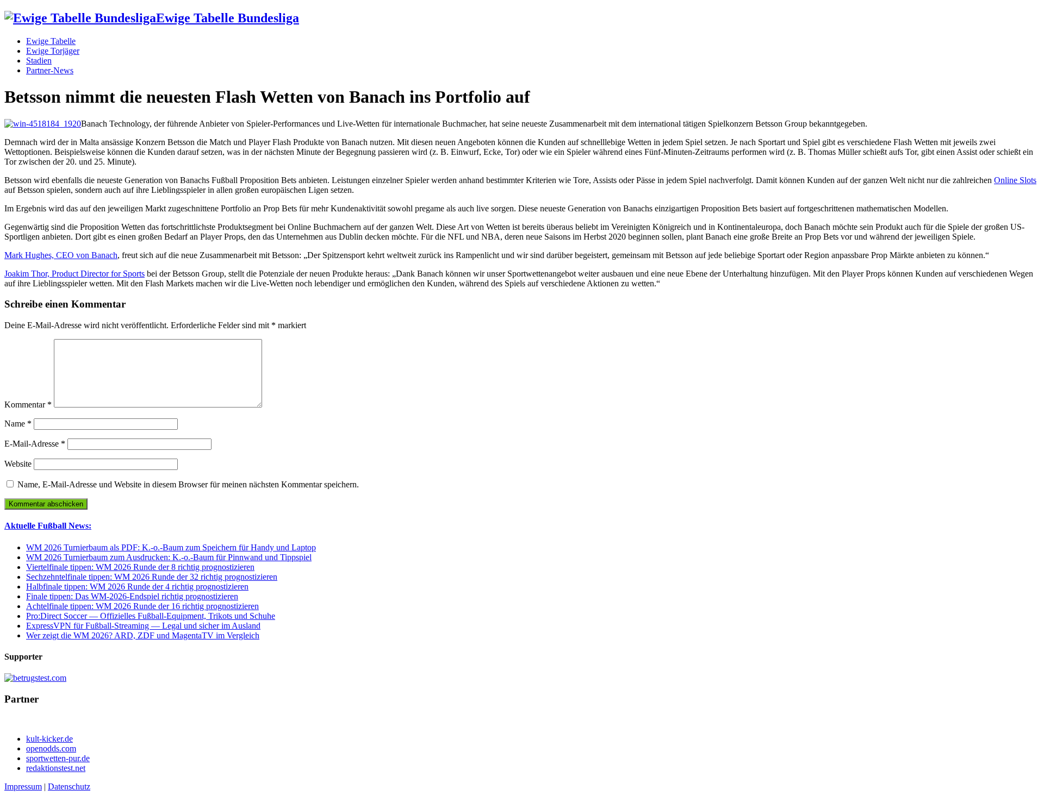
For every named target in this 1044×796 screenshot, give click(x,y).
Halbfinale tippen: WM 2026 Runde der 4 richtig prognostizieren (137, 586)
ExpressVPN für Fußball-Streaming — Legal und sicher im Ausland (143, 625)
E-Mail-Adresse (34, 443)
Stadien (39, 60)
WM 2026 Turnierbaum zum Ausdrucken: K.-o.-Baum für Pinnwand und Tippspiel (169, 557)
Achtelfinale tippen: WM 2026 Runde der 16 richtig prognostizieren (142, 606)
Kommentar (28, 404)
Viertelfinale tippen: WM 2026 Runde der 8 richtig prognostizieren (140, 567)
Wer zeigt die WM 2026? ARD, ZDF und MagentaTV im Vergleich (142, 635)
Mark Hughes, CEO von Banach (60, 255)
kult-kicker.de (49, 738)
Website (18, 463)
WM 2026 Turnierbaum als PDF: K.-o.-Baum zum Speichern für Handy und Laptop (171, 547)
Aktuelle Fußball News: (47, 525)
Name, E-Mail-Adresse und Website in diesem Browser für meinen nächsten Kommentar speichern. (188, 484)
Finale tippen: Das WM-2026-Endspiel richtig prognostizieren (132, 596)
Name (18, 423)
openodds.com (51, 748)
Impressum (23, 786)
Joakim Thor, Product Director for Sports (74, 273)
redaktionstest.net (55, 768)
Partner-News (49, 70)
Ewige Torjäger (52, 50)
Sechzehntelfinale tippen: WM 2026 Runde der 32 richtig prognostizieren (151, 576)
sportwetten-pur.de (58, 758)
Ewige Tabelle (51, 41)
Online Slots (1015, 180)
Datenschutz (69, 786)
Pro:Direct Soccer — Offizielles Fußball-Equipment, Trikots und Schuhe (150, 615)
